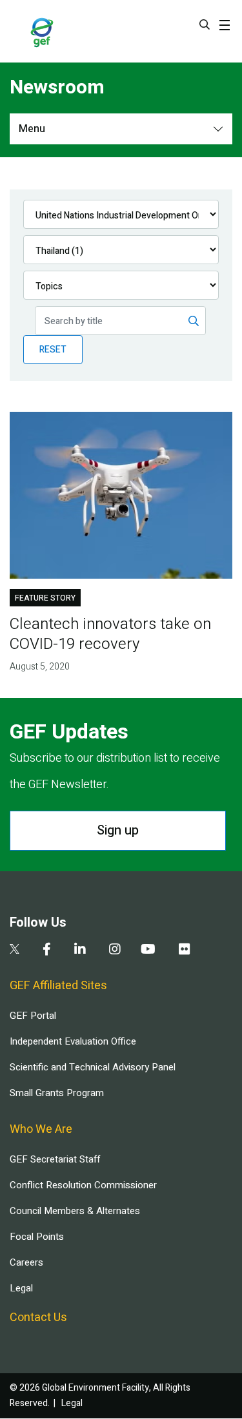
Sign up (118, 830)
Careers (26, 1262)
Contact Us (38, 1317)
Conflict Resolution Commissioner (83, 1185)
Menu (32, 129)
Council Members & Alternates (75, 1211)
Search (204, 24)
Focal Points (37, 1237)
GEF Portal (33, 1016)
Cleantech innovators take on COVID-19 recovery (110, 634)
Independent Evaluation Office (73, 1041)
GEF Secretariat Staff (55, 1159)
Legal (21, 1288)
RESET (52, 349)
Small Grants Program (57, 1093)
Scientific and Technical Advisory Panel (93, 1067)
